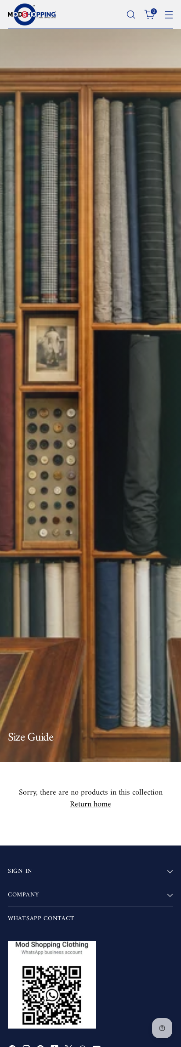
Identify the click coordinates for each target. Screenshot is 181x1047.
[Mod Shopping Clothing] (32, 14)
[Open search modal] (131, 15)
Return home (90, 804)
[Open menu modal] (168, 15)
